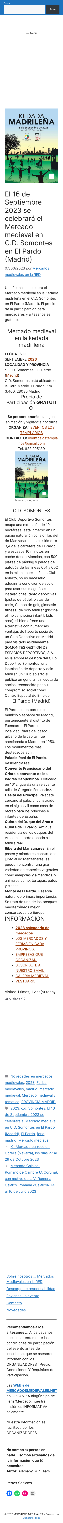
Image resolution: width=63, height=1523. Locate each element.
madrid (31, 1089)
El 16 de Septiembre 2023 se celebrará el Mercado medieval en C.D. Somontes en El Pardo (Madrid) (30, 1121)
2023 (32, 359)
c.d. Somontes (33, 1108)
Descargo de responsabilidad (30, 1289)
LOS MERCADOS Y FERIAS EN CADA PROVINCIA (31, 943)
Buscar (7, 3)
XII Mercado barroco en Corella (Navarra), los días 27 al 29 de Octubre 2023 (31, 1152)
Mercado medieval (33, 1140)
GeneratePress (31, 1517)
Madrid (12, 375)
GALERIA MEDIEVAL (32, 976)
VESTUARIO (26, 981)
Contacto (14, 1303)
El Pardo (28, 1134)
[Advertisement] (31, 75)
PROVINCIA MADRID (38, 1102)
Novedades (16, 1310)
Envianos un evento (22, 1296)
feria (40, 1134)
